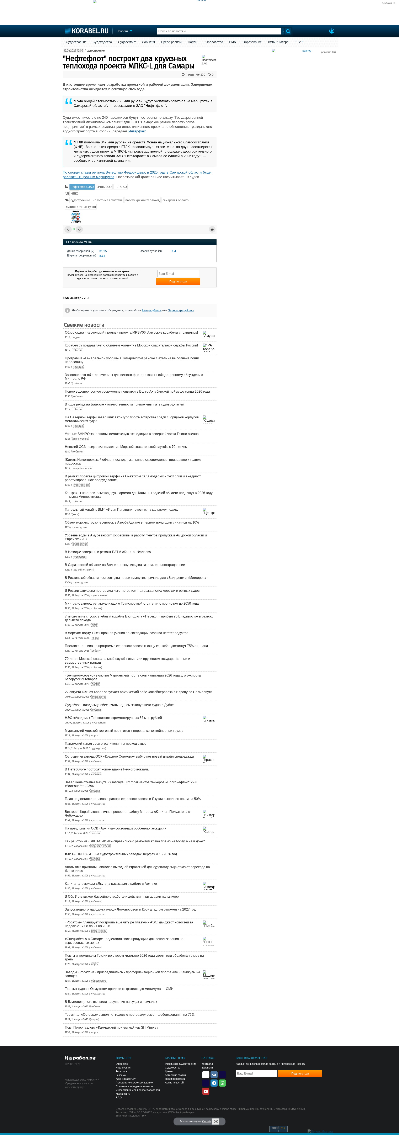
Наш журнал (123, 1067)
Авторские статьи (175, 1075)
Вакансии (207, 1067)
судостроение (96, 50)
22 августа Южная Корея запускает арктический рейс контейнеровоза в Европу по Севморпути (138, 692)
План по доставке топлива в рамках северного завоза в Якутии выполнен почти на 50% (133, 799)
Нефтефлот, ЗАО (82, 187)
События (148, 42)
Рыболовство (213, 42)
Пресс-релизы (171, 42)
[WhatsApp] (222, 1082)
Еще (298, 42)
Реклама (121, 1075)
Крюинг (169, 1071)
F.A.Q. (119, 1097)
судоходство (80, 527)
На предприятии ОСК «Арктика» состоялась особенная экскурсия (115, 828)
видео (76, 337)
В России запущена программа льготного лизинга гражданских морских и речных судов (132, 590)
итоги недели (98, 930)
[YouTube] (206, 1091)
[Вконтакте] (214, 1074)
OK (216, 1121)
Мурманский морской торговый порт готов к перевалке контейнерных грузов (124, 730)
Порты (192, 42)
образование (98, 980)
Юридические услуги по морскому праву (79, 1085)
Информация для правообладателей (138, 1090)
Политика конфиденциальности (135, 1086)
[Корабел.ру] (80, 1058)
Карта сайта (123, 1093)
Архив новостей (174, 1082)
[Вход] (331, 31)
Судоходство (102, 42)
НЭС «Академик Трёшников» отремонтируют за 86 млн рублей (113, 718)
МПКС (74, 193)
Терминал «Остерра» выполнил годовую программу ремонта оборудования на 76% (130, 1014)
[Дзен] (206, 1074)
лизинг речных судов (81, 207)
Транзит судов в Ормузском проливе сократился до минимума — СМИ (119, 989)
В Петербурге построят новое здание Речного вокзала (107, 769)
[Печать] (212, 229)
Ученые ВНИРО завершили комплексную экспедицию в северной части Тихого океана (132, 434)
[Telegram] (214, 1082)
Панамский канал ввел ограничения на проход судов (106, 743)
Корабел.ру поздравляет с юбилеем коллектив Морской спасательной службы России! (131, 345)
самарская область (176, 200)
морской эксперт (100, 846)
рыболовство (80, 438)
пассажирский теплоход (142, 200)
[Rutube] (222, 1074)
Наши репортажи (175, 1078)
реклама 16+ (389, 3)
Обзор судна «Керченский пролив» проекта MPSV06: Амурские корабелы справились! (131, 332)
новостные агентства (107, 200)
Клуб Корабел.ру (125, 1078)
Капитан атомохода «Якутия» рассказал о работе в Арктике (111, 883)
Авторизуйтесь (151, 310)
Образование (252, 42)
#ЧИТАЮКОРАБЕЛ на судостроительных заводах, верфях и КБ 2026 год (121, 854)
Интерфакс (137, 131)
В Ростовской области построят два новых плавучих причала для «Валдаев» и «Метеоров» (135, 577)
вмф (75, 514)
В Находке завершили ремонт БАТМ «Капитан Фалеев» (108, 552)
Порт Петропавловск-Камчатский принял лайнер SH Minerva (111, 1027)
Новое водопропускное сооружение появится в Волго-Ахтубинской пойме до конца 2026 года (137, 391)
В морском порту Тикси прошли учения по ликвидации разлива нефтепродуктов (126, 633)
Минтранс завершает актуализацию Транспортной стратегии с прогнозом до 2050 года (132, 603)
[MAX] (206, 1082)
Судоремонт (127, 42)
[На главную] (86, 30)
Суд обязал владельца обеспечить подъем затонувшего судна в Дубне (119, 705)
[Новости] (76, 216)
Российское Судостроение (180, 1063)
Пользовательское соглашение (134, 1082)
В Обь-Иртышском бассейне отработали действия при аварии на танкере (122, 896)
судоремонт (80, 556)
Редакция (121, 1071)
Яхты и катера (278, 42)
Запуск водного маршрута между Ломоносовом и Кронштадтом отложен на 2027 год (130, 909)
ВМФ (232, 42)
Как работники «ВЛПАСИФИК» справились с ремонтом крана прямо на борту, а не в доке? (135, 841)
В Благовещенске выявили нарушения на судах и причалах (111, 1001)
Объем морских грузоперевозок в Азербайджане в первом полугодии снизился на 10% (132, 522)
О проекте (122, 1063)
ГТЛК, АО (121, 187)
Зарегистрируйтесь (181, 310)
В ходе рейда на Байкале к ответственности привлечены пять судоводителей (124, 404)
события (77, 350)
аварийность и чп (82, 468)
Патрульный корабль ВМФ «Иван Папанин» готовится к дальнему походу (121, 509)
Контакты (207, 1063)
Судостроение (76, 42)
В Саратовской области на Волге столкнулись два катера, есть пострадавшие (125, 565)
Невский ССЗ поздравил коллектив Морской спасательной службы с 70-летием (126, 447)
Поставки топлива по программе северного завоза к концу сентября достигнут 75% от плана (136, 646)
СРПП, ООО (104, 187)
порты (95, 637)
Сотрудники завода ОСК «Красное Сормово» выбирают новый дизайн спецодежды (129, 756)
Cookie (206, 1121)
